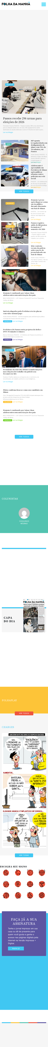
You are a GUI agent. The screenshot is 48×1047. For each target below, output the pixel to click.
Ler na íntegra (8, 132)
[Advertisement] (24, 41)
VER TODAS (24, 855)
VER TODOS (24, 191)
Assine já (16, 948)
